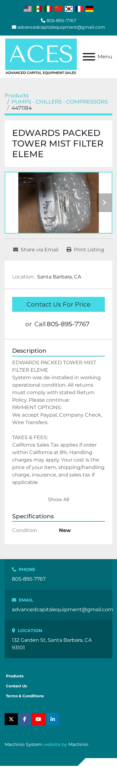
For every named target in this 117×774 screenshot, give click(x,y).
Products (14, 676)
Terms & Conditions (25, 696)
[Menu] (89, 56)
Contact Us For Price (58, 304)
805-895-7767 (61, 20)
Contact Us (16, 686)
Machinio (78, 744)
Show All (58, 499)
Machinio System (23, 744)
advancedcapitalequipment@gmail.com (61, 27)
